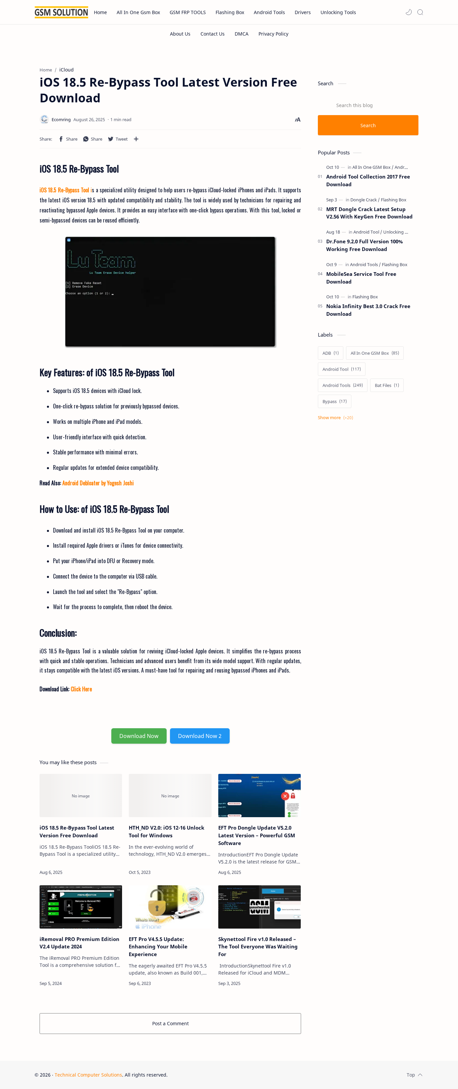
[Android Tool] (367, 232)
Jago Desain (212, 1075)
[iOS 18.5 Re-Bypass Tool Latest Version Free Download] (170, 292)
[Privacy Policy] (273, 34)
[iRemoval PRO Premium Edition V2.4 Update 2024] (81, 907)
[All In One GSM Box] (373, 167)
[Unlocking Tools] (399, 232)
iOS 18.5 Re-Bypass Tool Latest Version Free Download (77, 831)
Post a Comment (170, 1023)
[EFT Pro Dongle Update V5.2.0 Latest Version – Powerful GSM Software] (259, 795)
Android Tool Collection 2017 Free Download (368, 180)
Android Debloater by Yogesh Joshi (98, 483)
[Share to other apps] (136, 139)
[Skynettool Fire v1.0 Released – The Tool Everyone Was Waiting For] (259, 907)
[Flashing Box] (393, 200)
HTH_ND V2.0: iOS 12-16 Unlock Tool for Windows (166, 831)
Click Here (80, 689)
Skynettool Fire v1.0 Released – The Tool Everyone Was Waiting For (258, 947)
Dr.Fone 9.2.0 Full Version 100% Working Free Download (364, 245)
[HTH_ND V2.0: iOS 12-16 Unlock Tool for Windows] (170, 795)
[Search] (420, 12)
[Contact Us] (213, 34)
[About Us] (180, 34)
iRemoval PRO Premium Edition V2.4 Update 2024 (79, 943)
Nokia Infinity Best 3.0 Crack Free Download (368, 310)
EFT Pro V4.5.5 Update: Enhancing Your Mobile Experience (158, 947)
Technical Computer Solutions (88, 1075)
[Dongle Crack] (365, 200)
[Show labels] (337, 417)
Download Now (139, 736)
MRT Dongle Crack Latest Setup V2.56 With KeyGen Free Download (369, 213)
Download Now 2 (200, 736)
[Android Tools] (408, 167)
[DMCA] (241, 34)
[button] (409, 12)
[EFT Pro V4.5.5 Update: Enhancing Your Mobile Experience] (170, 907)
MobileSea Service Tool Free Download (361, 277)
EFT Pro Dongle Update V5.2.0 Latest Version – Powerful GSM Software (256, 835)
